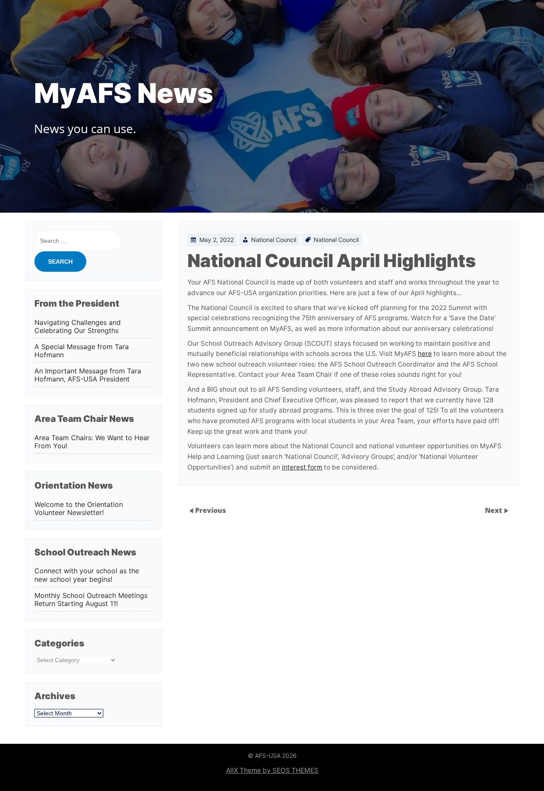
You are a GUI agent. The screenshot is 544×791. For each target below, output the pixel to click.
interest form (302, 467)
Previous (210, 510)
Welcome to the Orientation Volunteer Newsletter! (78, 509)
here (425, 354)
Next (494, 510)
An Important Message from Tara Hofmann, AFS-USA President (87, 375)
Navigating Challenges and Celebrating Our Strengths (77, 327)
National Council (273, 239)
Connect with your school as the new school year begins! (86, 575)
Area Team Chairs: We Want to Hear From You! (92, 442)
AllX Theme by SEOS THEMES (272, 770)
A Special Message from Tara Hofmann (81, 351)
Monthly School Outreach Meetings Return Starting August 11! (90, 600)
